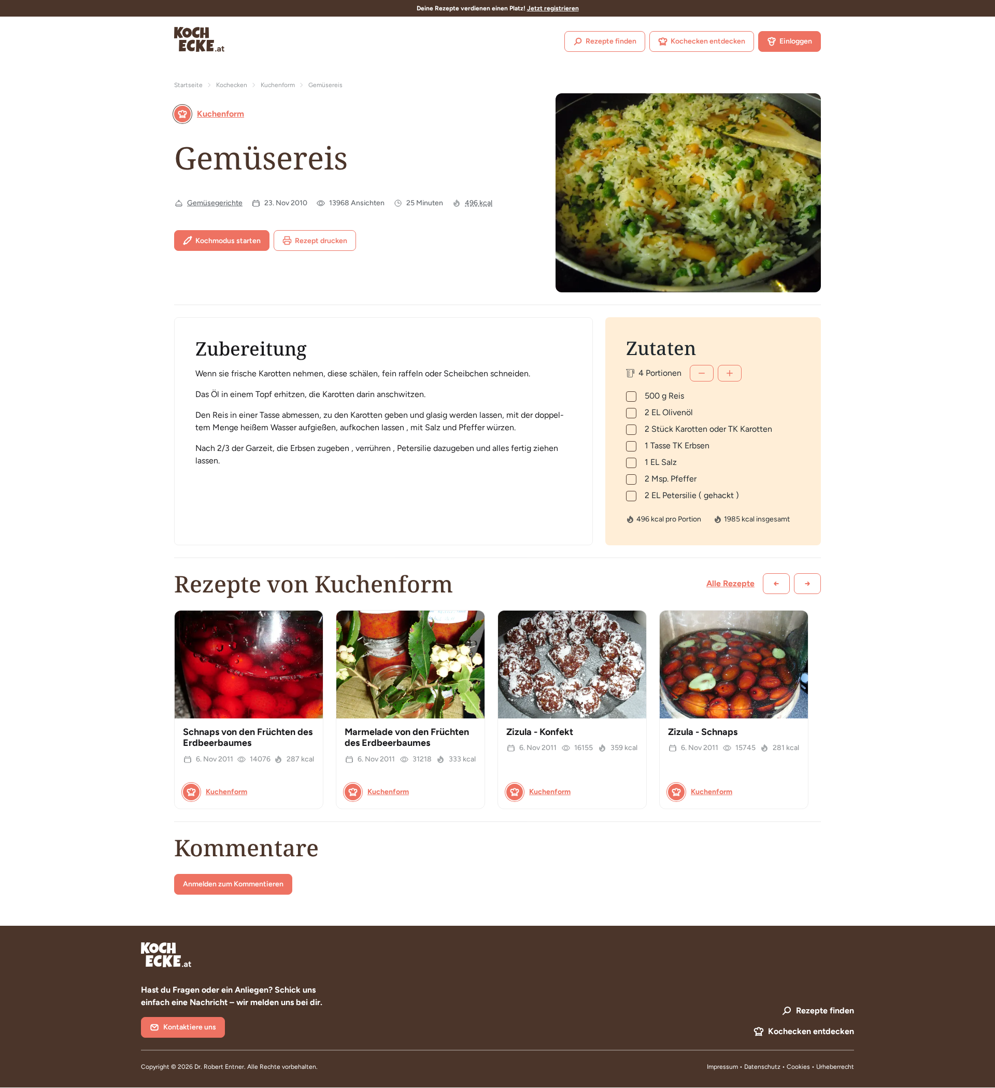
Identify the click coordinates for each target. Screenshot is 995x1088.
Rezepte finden (611, 41)
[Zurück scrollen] (776, 583)
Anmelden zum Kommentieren (233, 884)
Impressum (722, 1066)
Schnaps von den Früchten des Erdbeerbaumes (247, 737)
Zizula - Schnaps (702, 732)
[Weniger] (702, 373)
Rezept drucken (321, 240)
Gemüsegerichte (215, 203)
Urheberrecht (835, 1066)
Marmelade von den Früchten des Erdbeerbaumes (407, 737)
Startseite (188, 85)
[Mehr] (730, 373)
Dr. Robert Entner (219, 1066)
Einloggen (795, 41)
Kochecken (231, 85)
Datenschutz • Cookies (778, 1066)
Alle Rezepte (730, 583)
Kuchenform (278, 85)
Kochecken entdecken (708, 41)
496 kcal (478, 203)
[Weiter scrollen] (807, 583)
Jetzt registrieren (553, 8)
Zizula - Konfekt (539, 732)
